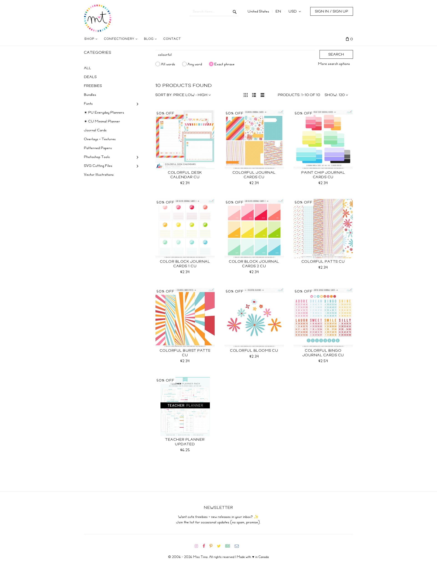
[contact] (238, 546)
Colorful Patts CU (323, 261)
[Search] (235, 11)
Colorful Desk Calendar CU (185, 175)
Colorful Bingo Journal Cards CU (323, 353)
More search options (334, 63)
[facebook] (205, 546)
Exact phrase (224, 64)
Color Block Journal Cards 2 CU (254, 264)
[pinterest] (212, 546)
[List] (254, 94)
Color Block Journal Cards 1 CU (185, 264)
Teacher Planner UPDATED (185, 442)
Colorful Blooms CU (254, 350)
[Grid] (246, 94)
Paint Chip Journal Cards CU (323, 175)
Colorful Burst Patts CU (185, 353)
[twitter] (220, 546)
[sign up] (229, 546)
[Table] (262, 94)
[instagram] (198, 546)
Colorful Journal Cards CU (254, 175)
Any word (195, 64)
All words (168, 64)
